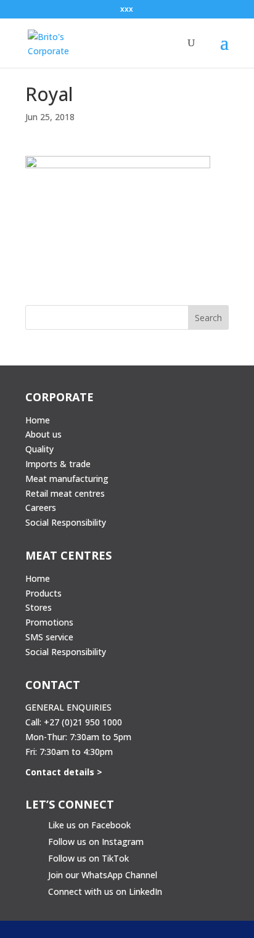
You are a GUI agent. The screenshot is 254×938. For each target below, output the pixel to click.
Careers (40, 507)
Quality (39, 449)
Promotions (49, 622)
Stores (38, 607)
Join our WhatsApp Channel (102, 875)
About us (43, 434)
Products (43, 593)
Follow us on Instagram (96, 841)
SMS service (49, 637)
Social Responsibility (65, 522)
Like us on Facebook (89, 825)
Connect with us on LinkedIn (105, 891)
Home (37, 420)
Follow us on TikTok (88, 858)
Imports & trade (58, 464)
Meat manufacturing (67, 478)
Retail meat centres (65, 493)
